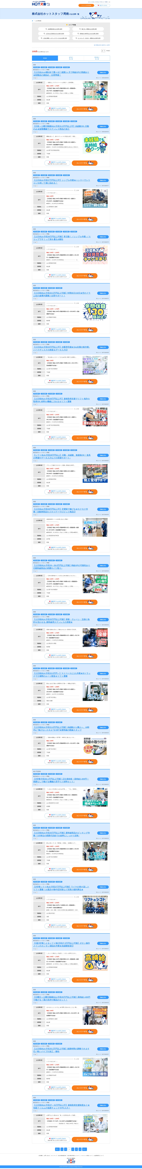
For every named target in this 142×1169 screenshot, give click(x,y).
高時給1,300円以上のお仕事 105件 (89, 33)
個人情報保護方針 (62, 1155)
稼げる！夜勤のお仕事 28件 (89, 29)
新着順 (45, 58)
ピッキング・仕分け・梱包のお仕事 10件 (89, 38)
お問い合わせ (47, 1155)
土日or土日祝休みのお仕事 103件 (55, 33)
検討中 (103, 5)
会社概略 (41, 1155)
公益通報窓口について (99, 1155)
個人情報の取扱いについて (73, 1155)
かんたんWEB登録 (86, 5)
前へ (57, 1149)
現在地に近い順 (97, 58)
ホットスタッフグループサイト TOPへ (98, 2)
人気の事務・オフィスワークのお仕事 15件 (55, 38)
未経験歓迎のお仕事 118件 (55, 29)
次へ (84, 1149)
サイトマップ (54, 1155)
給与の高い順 (71, 58)
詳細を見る (103, 72)
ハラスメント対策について (87, 1155)
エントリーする (82, 109)
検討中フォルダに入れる (57, 109)
